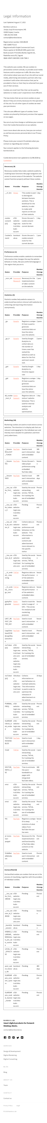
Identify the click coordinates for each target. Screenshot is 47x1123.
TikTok (15, 572)
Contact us (7, 1098)
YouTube (16, 449)
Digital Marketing (10, 1055)
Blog (5, 1072)
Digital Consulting (10, 1059)
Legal (18, 1106)
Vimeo (15, 193)
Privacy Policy (8, 1106)
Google (16, 321)
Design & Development (12, 1051)
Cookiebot (7, 160)
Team (5, 1085)
